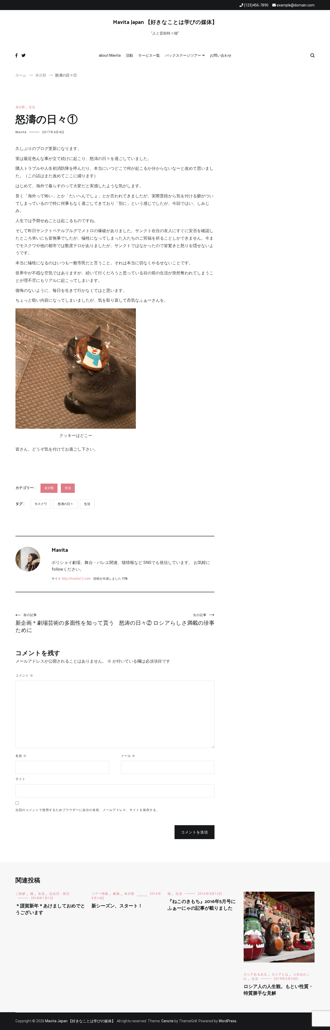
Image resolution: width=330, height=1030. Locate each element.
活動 (129, 55)
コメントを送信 (194, 832)
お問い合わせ (221, 55)
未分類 (20, 107)
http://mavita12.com (76, 578)
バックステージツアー (183, 55)
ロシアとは (280, 974)
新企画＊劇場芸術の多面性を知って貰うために (64, 623)
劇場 (116, 894)
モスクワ (41, 504)
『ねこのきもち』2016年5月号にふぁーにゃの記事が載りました (202, 905)
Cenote (167, 1021)
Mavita (21, 132)
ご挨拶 (20, 894)
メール (128, 756)
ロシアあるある (255, 974)
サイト (20, 779)
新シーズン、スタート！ (117, 906)
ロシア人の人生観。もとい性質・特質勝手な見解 (278, 990)
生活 (32, 107)
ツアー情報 (100, 894)
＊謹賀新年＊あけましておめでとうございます (50, 909)
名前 (21, 756)
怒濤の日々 (65, 504)
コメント (24, 675)
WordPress (227, 1021)
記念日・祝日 (60, 894)
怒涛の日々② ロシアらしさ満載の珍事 (166, 619)
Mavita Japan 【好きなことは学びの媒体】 (165, 22)
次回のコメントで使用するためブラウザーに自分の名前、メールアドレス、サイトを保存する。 (87, 810)
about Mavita (110, 55)
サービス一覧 (149, 55)
